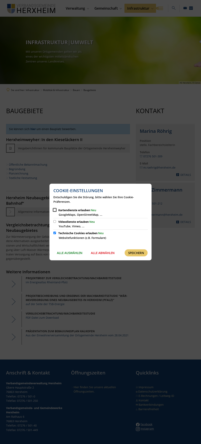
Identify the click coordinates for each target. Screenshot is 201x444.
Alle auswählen (69, 253)
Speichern (136, 253)
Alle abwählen (103, 253)
